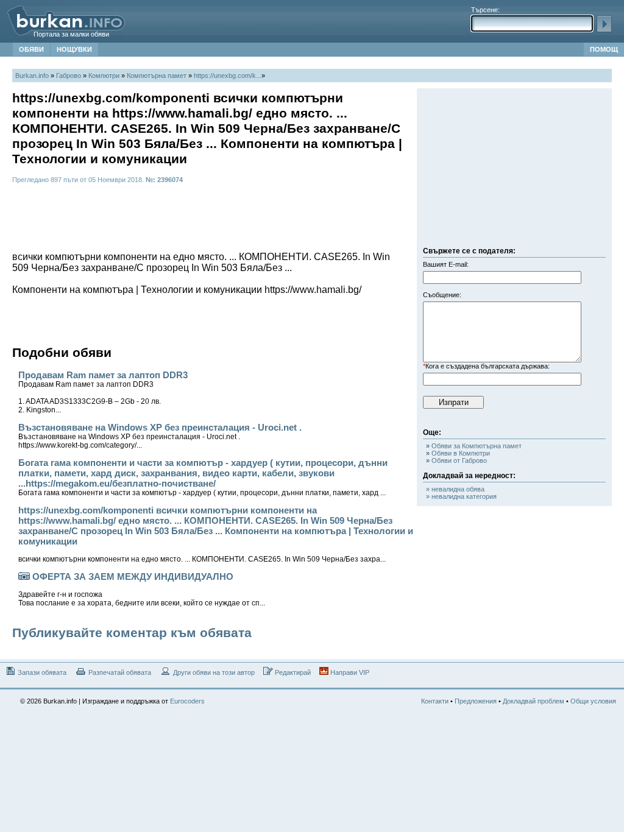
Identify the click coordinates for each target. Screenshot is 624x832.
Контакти (434, 701)
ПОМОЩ (604, 49)
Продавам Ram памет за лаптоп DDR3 (103, 392)
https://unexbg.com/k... (227, 75)
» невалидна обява (455, 489)
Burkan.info (32, 75)
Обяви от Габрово (456, 460)
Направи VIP (348, 672)
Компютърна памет (156, 75)
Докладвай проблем (533, 701)
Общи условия (593, 701)
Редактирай (292, 672)
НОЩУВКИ (74, 49)
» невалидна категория (461, 496)
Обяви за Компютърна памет (474, 445)
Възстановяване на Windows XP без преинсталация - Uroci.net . (160, 435)
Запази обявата (41, 672)
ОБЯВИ (31, 49)
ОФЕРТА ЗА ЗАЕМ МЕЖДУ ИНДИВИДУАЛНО (141, 589)
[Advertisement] (514, 170)
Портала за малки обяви (71, 34)
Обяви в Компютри (458, 453)
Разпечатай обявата (119, 672)
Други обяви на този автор (213, 672)
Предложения (476, 701)
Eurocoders (187, 701)
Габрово (68, 75)
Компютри (103, 75)
